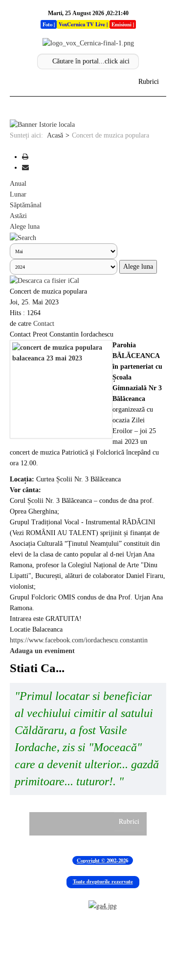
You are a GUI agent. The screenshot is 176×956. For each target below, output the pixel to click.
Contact (43, 323)
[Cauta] (23, 237)
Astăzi (18, 215)
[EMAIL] (25, 167)
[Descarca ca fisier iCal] (44, 280)
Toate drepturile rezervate (103, 881)
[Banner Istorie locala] (42, 124)
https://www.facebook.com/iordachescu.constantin (79, 640)
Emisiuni (121, 24)
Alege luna (25, 226)
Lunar (18, 194)
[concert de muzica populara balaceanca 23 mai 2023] (61, 389)
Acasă (55, 135)
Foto (47, 24)
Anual (18, 183)
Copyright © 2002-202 (101, 860)
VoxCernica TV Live (82, 24)
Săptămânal (26, 205)
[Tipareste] (25, 156)
